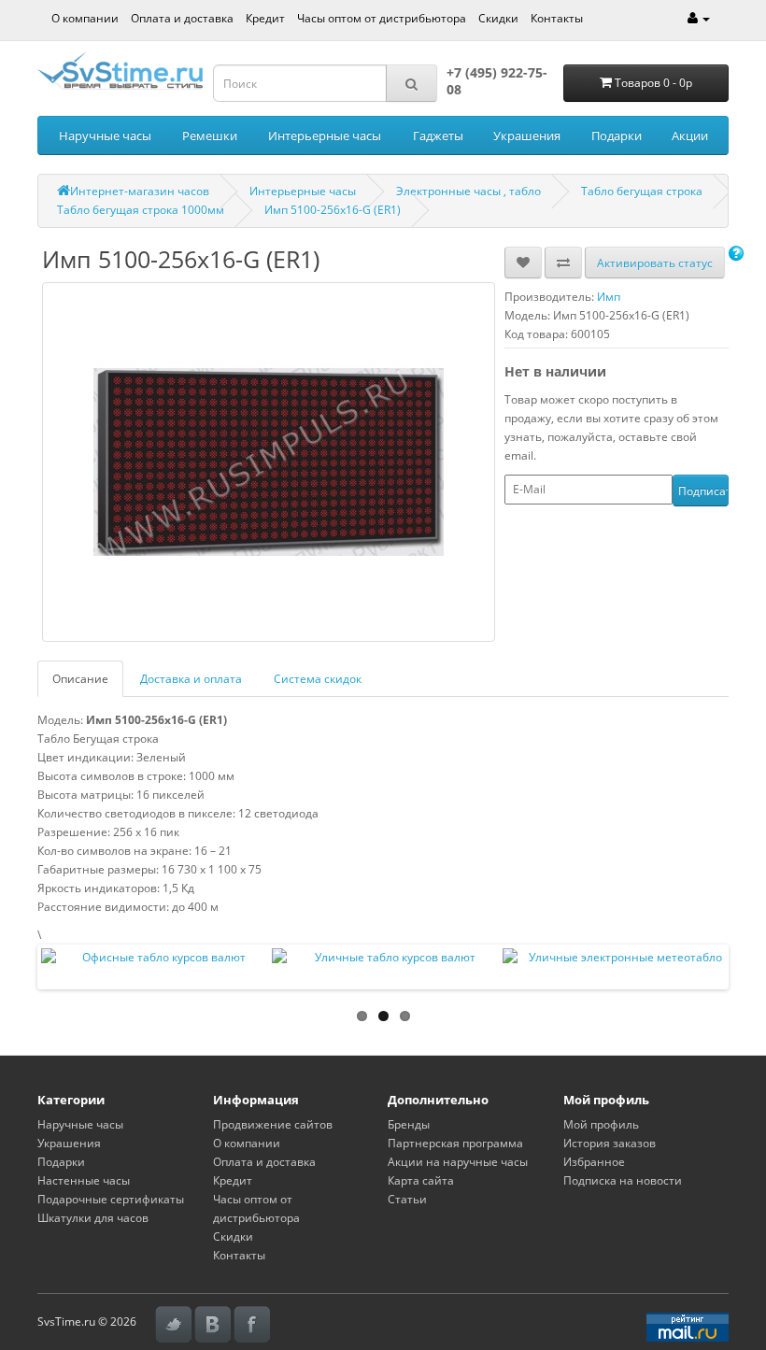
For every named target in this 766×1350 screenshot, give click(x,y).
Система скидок (318, 679)
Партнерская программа (455, 1143)
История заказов (609, 1143)
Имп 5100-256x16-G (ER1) (332, 210)
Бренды (409, 1124)
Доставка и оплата (191, 679)
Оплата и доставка (182, 18)
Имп (608, 297)
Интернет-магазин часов (139, 191)
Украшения (526, 135)
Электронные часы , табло (468, 191)
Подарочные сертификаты (110, 1199)
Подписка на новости (622, 1180)
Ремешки (209, 135)
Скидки (498, 18)
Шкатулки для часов (93, 1218)
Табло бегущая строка (641, 191)
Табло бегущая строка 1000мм (140, 210)
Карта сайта (421, 1180)
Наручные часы (105, 135)
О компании (85, 18)
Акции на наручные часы (458, 1162)
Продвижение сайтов (273, 1124)
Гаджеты (438, 135)
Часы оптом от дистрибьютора (381, 18)
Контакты (557, 18)
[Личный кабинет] (699, 18)
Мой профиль (601, 1124)
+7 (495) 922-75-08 (497, 81)
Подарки (616, 135)
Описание (80, 679)
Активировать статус (655, 263)
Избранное (594, 1162)
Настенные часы (83, 1180)
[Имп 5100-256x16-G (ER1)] (268, 462)
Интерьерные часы (324, 135)
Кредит (265, 18)
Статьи (407, 1199)
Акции (690, 135)
